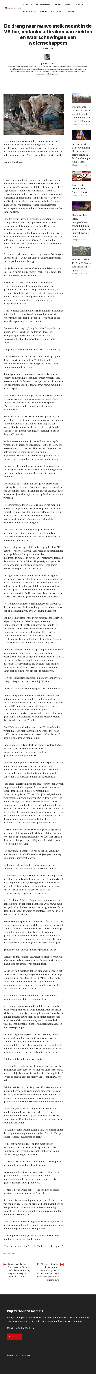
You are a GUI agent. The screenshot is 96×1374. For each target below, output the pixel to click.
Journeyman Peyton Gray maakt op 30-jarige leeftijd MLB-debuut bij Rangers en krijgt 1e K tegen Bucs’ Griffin (19, 1270)
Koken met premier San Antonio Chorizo (80, 189)
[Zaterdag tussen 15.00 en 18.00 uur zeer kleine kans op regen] (81, 253)
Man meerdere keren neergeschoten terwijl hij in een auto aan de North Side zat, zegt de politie (81, 226)
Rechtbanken (29, 11)
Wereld (68, 4)
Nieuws (26, 4)
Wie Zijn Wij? (57, 11)
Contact (71, 11)
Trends (43, 11)
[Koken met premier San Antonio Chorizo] (81, 179)
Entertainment (43, 4)
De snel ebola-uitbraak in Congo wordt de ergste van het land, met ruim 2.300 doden (81, 114)
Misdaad (80, 4)
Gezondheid (12, 1253)
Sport (58, 4)
